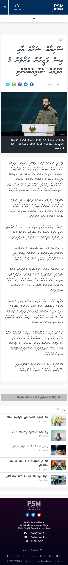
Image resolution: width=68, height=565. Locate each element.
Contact (34, 550)
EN (4, 7)
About (26, 550)
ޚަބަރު (61, 40)
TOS (42, 550)
